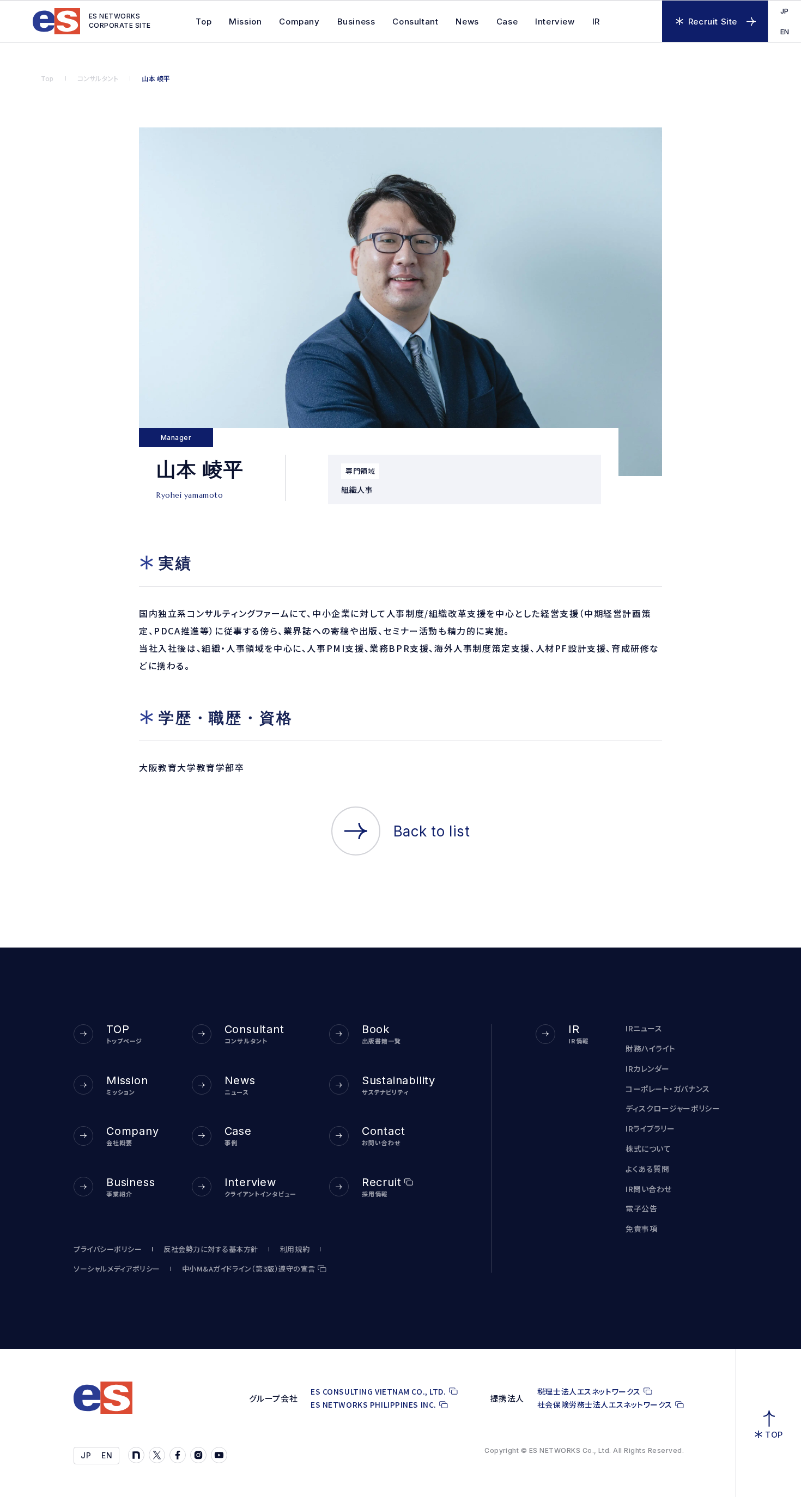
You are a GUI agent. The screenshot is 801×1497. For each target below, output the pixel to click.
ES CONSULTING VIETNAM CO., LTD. (378, 1391)
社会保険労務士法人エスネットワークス (604, 1404)
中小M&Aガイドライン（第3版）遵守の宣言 (248, 1268)
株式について (648, 1148)
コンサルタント (98, 78)
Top (47, 78)
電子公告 (641, 1208)
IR (596, 21)
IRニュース (644, 1028)
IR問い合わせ (649, 1189)
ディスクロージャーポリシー (673, 1108)
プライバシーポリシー (108, 1249)
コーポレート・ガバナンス (668, 1088)
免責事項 (641, 1228)
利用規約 (295, 1249)
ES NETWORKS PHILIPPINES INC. (373, 1404)
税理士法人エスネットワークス (589, 1391)
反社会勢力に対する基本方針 (210, 1249)
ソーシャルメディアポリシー (117, 1268)
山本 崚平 (156, 78)
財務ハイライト (651, 1048)
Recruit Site (712, 21)
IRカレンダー (648, 1068)
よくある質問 (647, 1169)
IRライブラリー (650, 1128)
